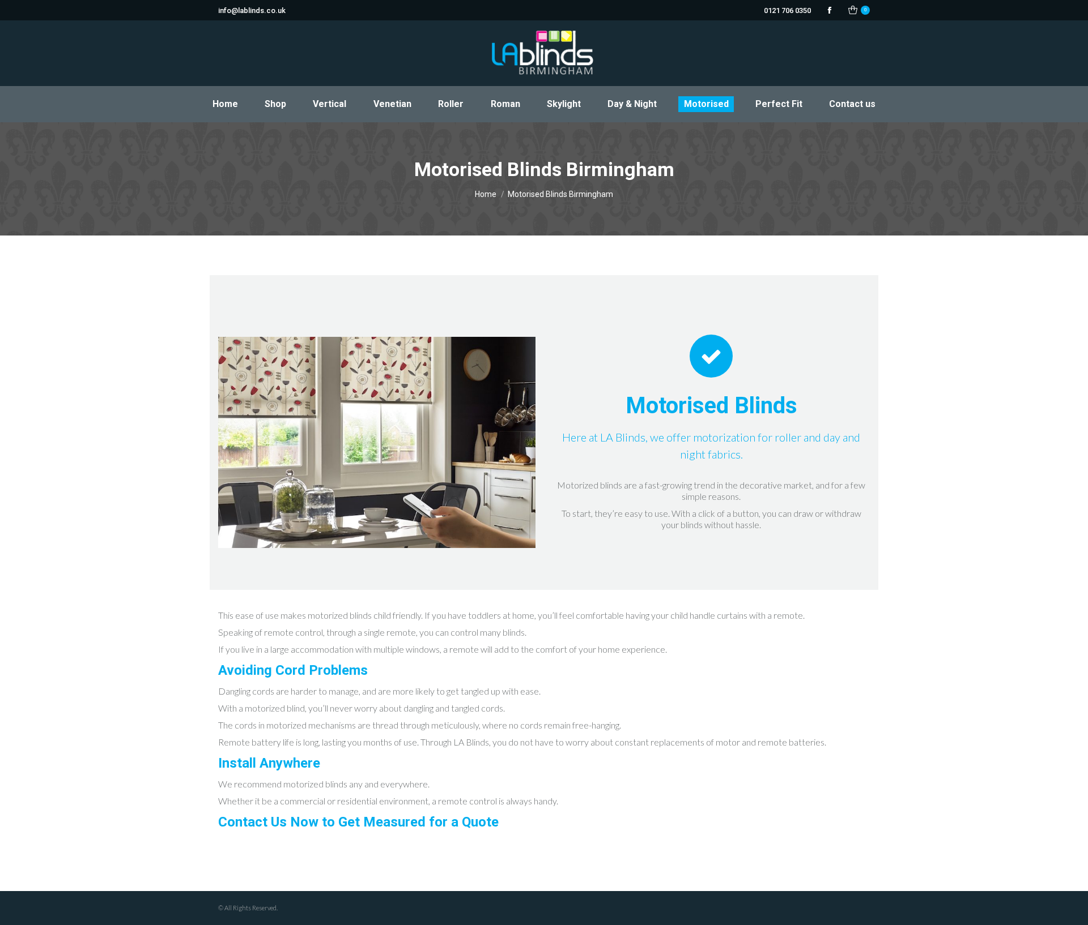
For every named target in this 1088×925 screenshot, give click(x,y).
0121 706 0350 (787, 10)
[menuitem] (225, 104)
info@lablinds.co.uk (252, 10)
